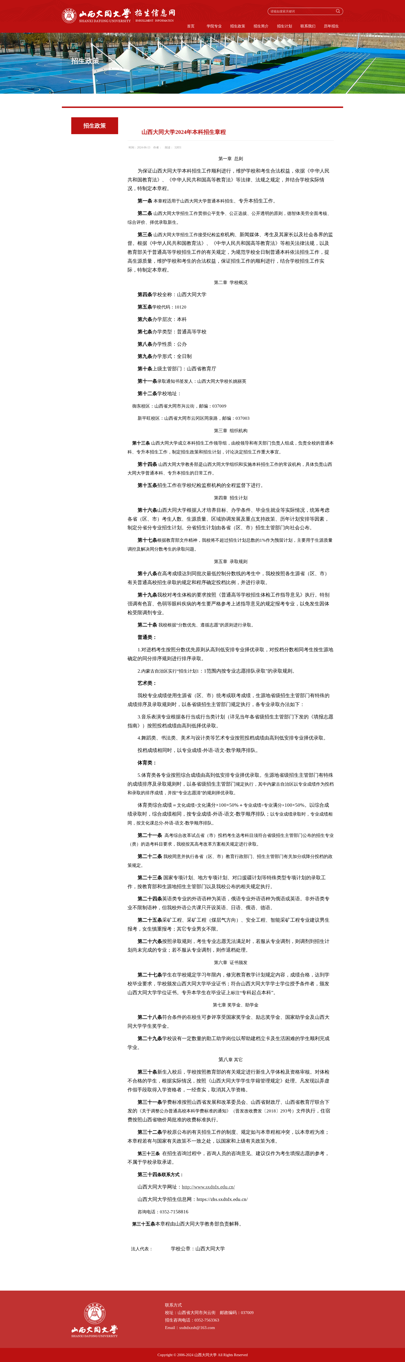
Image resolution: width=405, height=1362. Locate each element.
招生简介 (261, 26)
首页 (191, 26)
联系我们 (307, 26)
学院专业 (214, 26)
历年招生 (331, 26)
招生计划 (284, 26)
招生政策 (237, 26)
